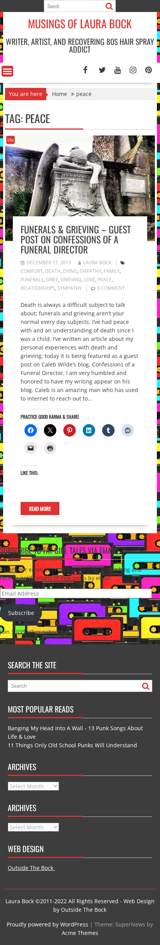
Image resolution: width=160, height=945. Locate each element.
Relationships (38, 288)
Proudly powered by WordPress (47, 924)
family (112, 271)
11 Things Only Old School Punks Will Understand (72, 745)
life (10, 140)
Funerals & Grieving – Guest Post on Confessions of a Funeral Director (76, 239)
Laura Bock (97, 262)
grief (52, 279)
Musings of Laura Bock (80, 23)
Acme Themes (80, 932)
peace (104, 279)
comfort (32, 271)
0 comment (111, 288)
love (89, 279)
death (53, 271)
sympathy (69, 288)
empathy (90, 271)
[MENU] (7, 71)
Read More (40, 508)
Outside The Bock (31, 867)
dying (70, 271)
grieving (71, 279)
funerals (32, 279)
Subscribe (21, 612)
